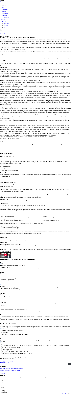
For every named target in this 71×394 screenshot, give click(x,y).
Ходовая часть (5, 6)
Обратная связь (3, 373)
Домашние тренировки (6, 23)
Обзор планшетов (5, 12)
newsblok (1, 1)
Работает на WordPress (56, 393)
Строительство (5, 15)
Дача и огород (3, 7)
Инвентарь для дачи (5, 9)
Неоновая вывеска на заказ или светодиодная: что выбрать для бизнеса (9, 367)
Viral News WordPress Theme (63, 393)
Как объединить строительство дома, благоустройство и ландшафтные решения (10, 370)
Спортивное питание (5, 25)
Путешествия (3, 21)
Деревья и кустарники (6, 8)
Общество (3, 19)
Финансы (3, 26)
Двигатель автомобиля (6, 4)
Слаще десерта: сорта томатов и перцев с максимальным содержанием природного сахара (11, 368)
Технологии (3, 11)
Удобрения (4, 10)
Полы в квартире (6, 17)
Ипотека (4, 14)
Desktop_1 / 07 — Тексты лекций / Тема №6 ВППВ (6, 361)
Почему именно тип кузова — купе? (4, 362)
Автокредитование (5, 28)
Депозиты (4, 27)
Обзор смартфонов (5, 13)
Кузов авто (4, 5)
